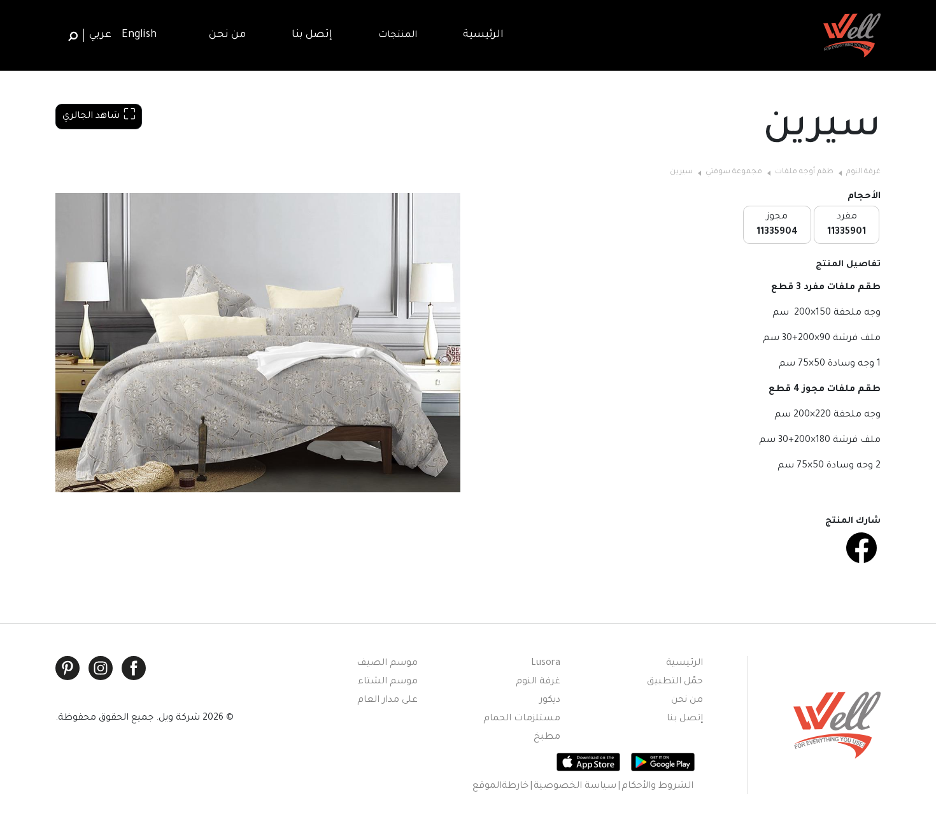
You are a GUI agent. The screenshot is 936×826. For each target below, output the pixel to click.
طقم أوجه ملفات (804, 172)
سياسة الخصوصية (575, 786)
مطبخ (547, 737)
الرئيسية (684, 664)
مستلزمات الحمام (521, 719)
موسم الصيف (387, 664)
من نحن (687, 700)
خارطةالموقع (500, 786)
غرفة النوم (863, 172)
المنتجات (397, 36)
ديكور (549, 700)
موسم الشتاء (388, 682)
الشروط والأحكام (657, 786)
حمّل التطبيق (675, 682)
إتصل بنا (685, 719)
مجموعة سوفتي (734, 172)
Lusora (545, 664)
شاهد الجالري (91, 116)
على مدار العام (387, 700)
